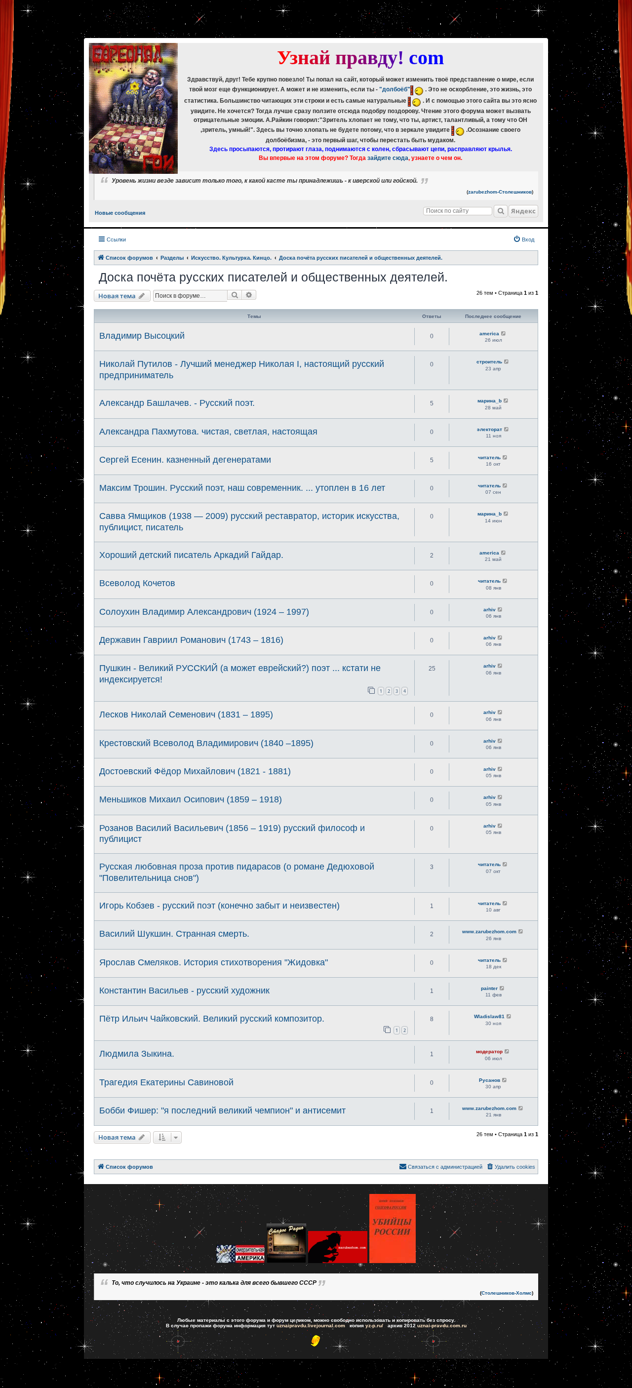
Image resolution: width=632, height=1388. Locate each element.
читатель (489, 457)
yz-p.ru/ (374, 1325)
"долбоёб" (394, 89)
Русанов (489, 1080)
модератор (489, 1051)
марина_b (489, 400)
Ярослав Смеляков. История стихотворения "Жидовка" (213, 962)
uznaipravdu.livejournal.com (310, 1325)
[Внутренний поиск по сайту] (501, 211)
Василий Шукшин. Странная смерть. (174, 934)
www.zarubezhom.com (489, 931)
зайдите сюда (387, 158)
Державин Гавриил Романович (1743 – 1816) (191, 640)
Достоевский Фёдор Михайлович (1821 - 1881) (195, 771)
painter (489, 988)
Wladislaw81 (489, 1016)
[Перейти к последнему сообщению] (504, 333)
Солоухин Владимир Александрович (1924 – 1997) (204, 612)
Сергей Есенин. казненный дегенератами (185, 460)
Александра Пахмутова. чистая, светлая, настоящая (208, 431)
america (489, 333)
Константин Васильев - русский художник (184, 990)
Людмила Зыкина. (136, 1054)
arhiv (489, 609)
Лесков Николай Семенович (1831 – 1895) (186, 714)
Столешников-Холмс (506, 1293)
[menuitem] (523, 239)
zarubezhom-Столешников (500, 192)
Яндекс (523, 210)
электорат (489, 429)
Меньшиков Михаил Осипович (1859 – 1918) (190, 799)
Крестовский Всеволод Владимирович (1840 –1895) (206, 743)
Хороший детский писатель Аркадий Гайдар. (191, 555)
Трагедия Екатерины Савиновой (166, 1082)
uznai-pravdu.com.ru (442, 1325)
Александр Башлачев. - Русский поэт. (177, 403)
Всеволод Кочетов (137, 583)
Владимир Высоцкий (142, 336)
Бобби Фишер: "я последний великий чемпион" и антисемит (222, 1110)
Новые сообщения (120, 213)
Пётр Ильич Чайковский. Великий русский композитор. (211, 1019)
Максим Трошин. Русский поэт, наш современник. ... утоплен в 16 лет (242, 488)
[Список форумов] (133, 108)
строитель (489, 361)
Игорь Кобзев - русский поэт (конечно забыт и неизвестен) (219, 906)
